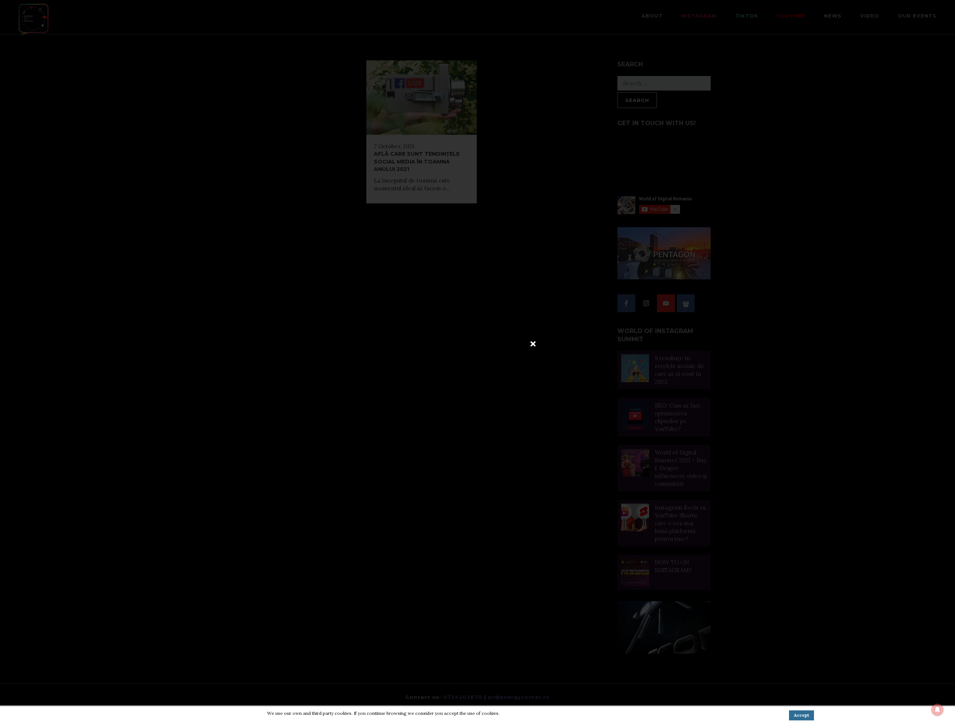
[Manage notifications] (937, 710)
